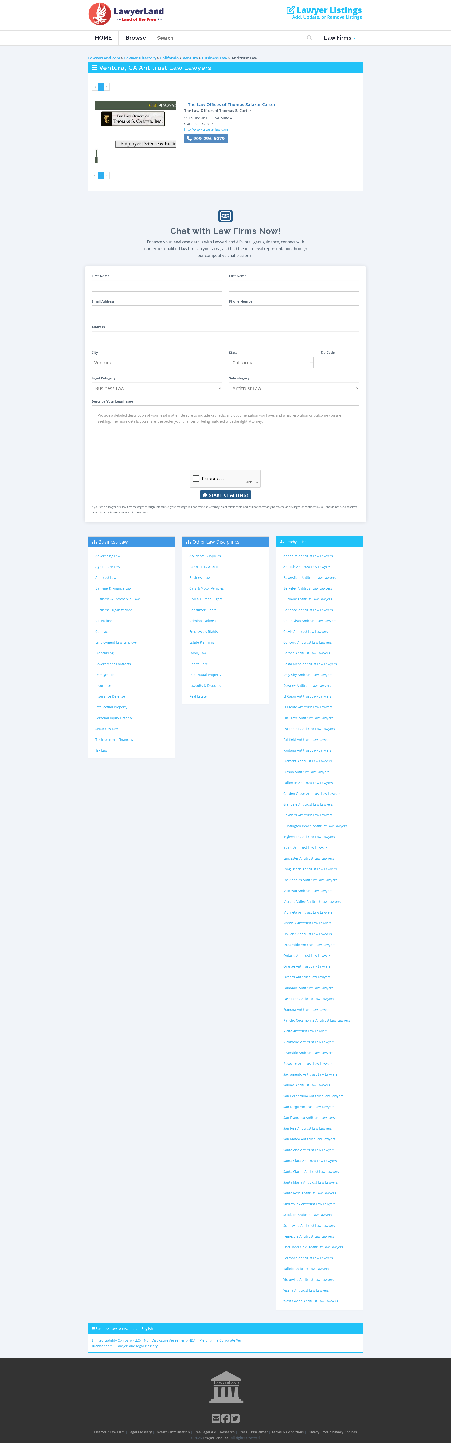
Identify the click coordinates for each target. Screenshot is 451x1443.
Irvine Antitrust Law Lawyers (305, 847)
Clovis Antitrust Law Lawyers (305, 631)
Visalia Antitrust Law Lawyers (306, 1290)
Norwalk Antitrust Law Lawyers (307, 923)
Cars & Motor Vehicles (206, 588)
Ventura (190, 58)
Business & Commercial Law (117, 599)
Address (98, 327)
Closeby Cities (295, 542)
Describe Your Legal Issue (112, 401)
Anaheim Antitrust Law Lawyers (308, 556)
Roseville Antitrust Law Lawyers (308, 1063)
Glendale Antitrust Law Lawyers (308, 804)
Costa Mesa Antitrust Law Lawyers (310, 664)
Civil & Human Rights (205, 599)
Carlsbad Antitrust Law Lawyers (308, 610)
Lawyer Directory (140, 58)
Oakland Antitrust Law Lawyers (307, 934)
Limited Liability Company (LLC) (116, 1340)
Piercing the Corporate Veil (221, 1340)
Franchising (104, 653)
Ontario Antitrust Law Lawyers (307, 955)
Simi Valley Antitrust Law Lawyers (309, 1204)
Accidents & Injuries (205, 556)
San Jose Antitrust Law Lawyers (307, 1128)
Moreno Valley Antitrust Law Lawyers (312, 901)
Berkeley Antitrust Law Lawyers (307, 588)
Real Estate (198, 696)
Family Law (197, 653)
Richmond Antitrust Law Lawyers (309, 1042)
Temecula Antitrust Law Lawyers (308, 1236)
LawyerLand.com (104, 58)
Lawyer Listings (328, 10)
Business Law (214, 58)
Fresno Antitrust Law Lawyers (306, 772)
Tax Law (101, 750)
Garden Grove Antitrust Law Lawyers (312, 793)
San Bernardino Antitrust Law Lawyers (313, 1096)
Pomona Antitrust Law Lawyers (307, 1009)
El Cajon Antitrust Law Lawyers (307, 696)
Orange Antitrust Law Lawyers (306, 966)
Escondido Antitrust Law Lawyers (309, 728)
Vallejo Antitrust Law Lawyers (306, 1268)
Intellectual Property (111, 707)
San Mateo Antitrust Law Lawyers (309, 1139)
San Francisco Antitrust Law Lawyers (311, 1117)
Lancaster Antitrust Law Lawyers (308, 858)
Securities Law (106, 728)
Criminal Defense (203, 620)
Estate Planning (201, 642)
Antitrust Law (105, 577)
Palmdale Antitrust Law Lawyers (308, 988)
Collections (104, 620)
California (169, 58)
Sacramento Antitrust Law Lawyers (310, 1074)
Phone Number (241, 301)
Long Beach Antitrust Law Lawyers (310, 869)
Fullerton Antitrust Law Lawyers (308, 782)
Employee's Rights (203, 631)
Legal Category (104, 378)
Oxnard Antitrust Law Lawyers (306, 977)
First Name (100, 276)
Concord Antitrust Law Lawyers (307, 642)
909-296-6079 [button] (208, 138)
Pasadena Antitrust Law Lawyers (308, 998)
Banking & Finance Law (113, 588)
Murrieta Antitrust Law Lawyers (308, 912)
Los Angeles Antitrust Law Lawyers (310, 880)
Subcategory (239, 378)
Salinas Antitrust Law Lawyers (306, 1085)
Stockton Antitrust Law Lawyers (307, 1214)
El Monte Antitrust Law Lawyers (308, 707)
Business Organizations (113, 610)
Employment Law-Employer (116, 642)
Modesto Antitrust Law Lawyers (307, 890)
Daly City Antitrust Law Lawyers (307, 674)
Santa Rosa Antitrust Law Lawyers (309, 1193)
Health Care (198, 664)
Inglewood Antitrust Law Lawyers (309, 836)
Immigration (105, 674)
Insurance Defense (110, 696)
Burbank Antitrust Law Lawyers (307, 599)
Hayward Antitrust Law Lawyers (308, 815)
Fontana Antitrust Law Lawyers (307, 750)
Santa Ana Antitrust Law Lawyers (309, 1150)
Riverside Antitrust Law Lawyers (308, 1052)
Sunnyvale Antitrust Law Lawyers (309, 1225)
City (95, 352)
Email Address (103, 301)
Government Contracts (113, 664)
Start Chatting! (227, 495)
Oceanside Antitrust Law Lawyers (309, 944)
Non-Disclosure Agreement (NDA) (170, 1340)
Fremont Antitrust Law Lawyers (307, 761)
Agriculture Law (107, 566)
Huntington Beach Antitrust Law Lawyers (315, 826)
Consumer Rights (202, 610)
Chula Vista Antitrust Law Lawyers (309, 620)
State (233, 352)
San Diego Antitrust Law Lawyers (308, 1106)
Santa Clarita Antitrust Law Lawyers (311, 1171)
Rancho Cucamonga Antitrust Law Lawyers (316, 1020)
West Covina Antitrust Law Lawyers (310, 1301)
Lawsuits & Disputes (205, 685)
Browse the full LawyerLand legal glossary (125, 1346)
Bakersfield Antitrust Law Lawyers (309, 577)
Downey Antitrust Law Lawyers (307, 685)
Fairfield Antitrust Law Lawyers (307, 739)
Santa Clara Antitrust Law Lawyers (310, 1160)
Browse (135, 37)
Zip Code (328, 352)
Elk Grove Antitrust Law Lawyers (308, 718)
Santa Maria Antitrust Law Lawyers (310, 1182)
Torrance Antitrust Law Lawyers (308, 1258)
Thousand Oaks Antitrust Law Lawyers (313, 1247)
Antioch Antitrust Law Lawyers (307, 566)
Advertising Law (107, 556)
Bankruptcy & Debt (204, 566)
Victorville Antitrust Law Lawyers (308, 1279)
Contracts (102, 631)
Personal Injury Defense (114, 718)
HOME (103, 37)
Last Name (237, 276)
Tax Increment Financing (114, 739)
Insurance (103, 685)
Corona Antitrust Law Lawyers (306, 653)
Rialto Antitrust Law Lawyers (305, 1031)
